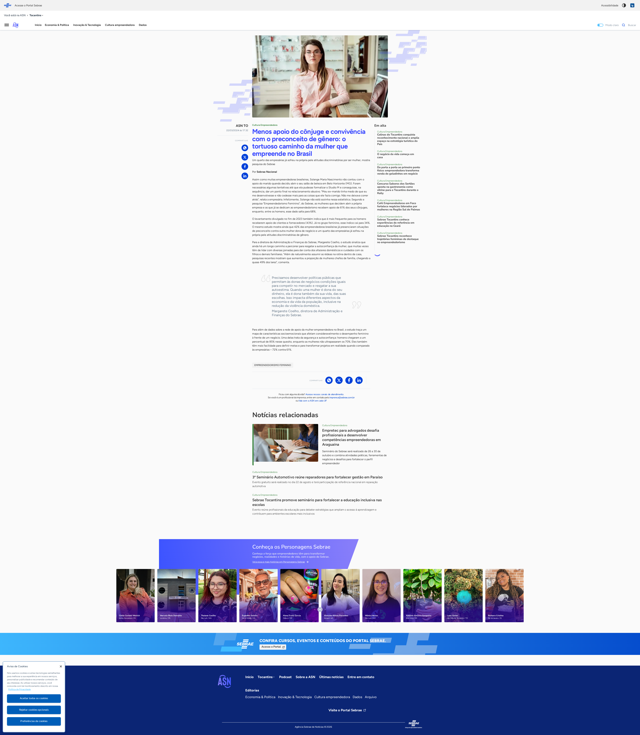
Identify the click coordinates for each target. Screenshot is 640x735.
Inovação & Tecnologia (295, 697)
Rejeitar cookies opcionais (34, 709)
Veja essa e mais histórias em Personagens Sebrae (278, 561)
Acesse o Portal (271, 647)
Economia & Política (260, 697)
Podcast (285, 677)
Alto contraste (624, 5)
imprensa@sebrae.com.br (342, 397)
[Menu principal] (6, 25)
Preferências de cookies (33, 721)
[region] (34, 696)
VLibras (632, 5)
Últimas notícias (331, 677)
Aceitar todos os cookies (34, 698)
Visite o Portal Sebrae (345, 710)
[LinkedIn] (245, 176)
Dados (357, 697)
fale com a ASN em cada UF (313, 400)
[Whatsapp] (245, 147)
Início (38, 25)
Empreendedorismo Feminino (272, 365)
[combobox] (37, 15)
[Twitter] (245, 157)
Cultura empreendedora (332, 697)
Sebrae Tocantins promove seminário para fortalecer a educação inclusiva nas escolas (317, 502)
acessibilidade (609, 5)
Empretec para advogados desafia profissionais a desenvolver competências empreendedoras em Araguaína (351, 437)
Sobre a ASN (305, 677)
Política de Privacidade (19, 689)
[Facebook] (245, 166)
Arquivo (371, 697)
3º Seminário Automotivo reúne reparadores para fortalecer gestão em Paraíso (317, 477)
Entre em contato (361, 677)
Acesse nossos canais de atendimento (325, 394)
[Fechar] (60, 666)
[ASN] (224, 681)
